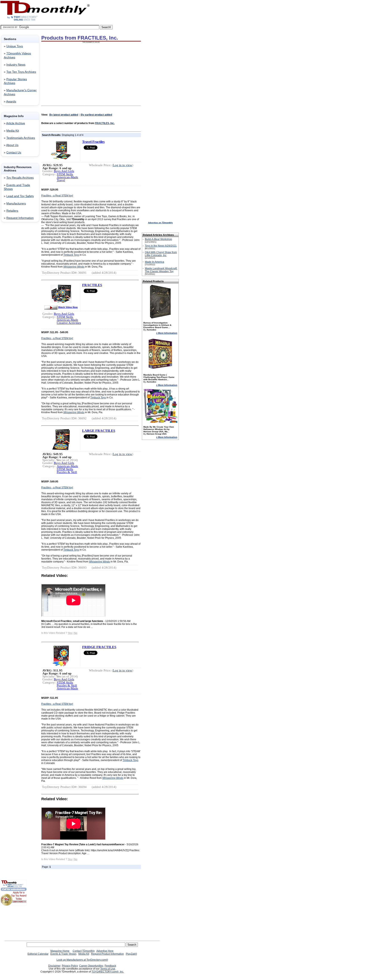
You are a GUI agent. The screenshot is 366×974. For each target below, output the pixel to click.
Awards (11, 101)
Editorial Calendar (38, 953)
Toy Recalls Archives (20, 177)
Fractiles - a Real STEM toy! (57, 195)
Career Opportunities (91, 965)
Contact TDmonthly (84, 950)
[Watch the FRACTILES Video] (50, 307)
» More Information (166, 333)
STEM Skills (65, 174)
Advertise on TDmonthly (160, 222)
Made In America (154, 261)
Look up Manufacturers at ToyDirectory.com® (82, 959)
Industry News (15, 64)
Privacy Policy (70, 965)
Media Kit (12, 130)
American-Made (67, 177)
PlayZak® (131, 953)
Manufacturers (16, 203)
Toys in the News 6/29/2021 (161, 245)
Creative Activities (69, 323)
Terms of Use (107, 968)
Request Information (20, 218)
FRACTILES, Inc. (105, 123)
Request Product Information (107, 953)
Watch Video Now (68, 307)
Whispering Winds (73, 266)
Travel (61, 180)
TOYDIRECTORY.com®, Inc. (108, 971)
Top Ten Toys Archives (21, 71)
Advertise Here (105, 950)
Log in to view (122, 165)
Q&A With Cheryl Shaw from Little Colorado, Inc (161, 254)
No (75, 632)
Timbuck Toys (71, 254)
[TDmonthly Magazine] (45, 20)
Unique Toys (14, 46)
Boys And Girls (64, 171)
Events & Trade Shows (63, 953)
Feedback (110, 965)
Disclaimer (54, 965)
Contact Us (13, 152)
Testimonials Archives (20, 138)
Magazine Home (59, 950)
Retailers (12, 210)
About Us (12, 145)
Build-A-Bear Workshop (158, 239)
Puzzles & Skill (67, 472)
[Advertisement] (13, 293)
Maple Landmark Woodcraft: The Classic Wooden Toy (161, 270)
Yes (70, 632)
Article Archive (15, 123)
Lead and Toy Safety (20, 196)
